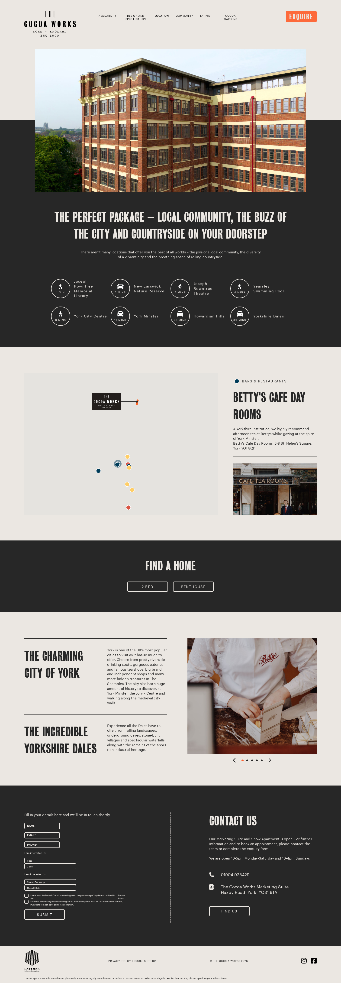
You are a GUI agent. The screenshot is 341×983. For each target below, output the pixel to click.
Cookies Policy (145, 961)
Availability (107, 15)
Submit (44, 914)
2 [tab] (247, 760)
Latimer (206, 15)
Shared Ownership (36, 882)
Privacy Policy (121, 897)
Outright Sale (33, 887)
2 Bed (147, 586)
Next (270, 760)
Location (162, 15)
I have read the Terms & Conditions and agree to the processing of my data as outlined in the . (81, 897)
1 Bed (29, 860)
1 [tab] (242, 760)
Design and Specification (135, 17)
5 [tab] (262, 760)
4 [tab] (257, 760)
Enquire (301, 17)
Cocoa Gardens (230, 17)
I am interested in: (35, 853)
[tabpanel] (252, 696)
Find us (229, 911)
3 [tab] (252, 760)
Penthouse (193, 586)
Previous (234, 760)
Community (184, 15)
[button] (98, 471)
